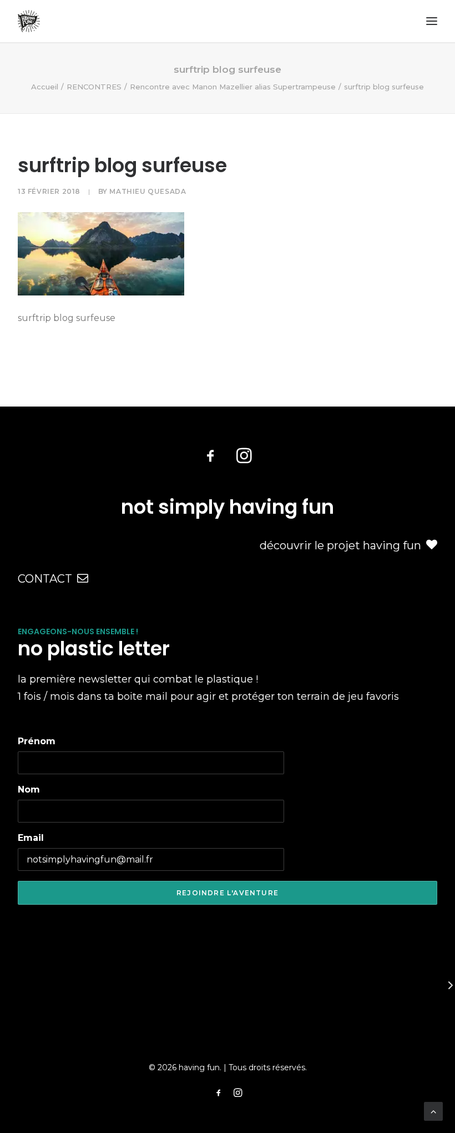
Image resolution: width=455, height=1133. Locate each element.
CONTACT (45, 578)
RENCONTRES (94, 86)
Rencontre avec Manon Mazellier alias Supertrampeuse (233, 86)
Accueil (44, 86)
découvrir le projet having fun (340, 545)
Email (31, 838)
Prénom (36, 741)
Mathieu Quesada (147, 191)
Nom (29, 789)
